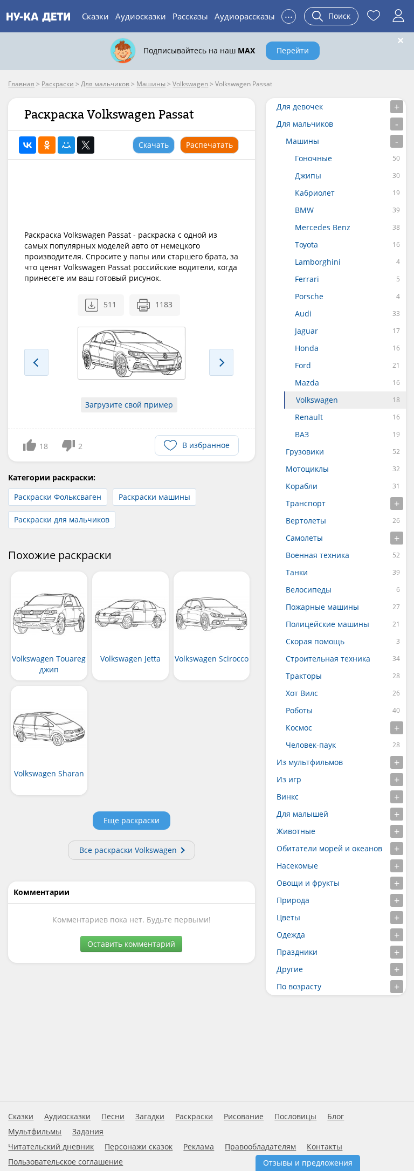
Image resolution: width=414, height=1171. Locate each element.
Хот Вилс (302, 693)
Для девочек (300, 106)
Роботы (299, 710)
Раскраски (194, 1116)
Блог (335, 1116)
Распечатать (209, 145)
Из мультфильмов (310, 762)
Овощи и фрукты (308, 883)
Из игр (289, 779)
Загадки (149, 1116)
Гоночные (313, 158)
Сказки (95, 16)
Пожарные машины (322, 607)
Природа (293, 900)
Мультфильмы (34, 1131)
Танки (297, 572)
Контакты (324, 1147)
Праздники (297, 952)
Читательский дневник (51, 1147)
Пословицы (295, 1116)
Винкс (288, 796)
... (289, 14)
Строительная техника (328, 658)
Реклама (198, 1147)
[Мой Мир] (66, 145)
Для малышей (302, 814)
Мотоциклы (307, 469)
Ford (303, 365)
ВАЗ (302, 434)
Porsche (309, 296)
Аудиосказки (140, 16)
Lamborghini (318, 262)
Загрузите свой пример (129, 404)
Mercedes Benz (322, 227)
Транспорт (306, 503)
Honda (307, 348)
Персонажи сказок (138, 1147)
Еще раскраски (132, 820)
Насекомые (297, 865)
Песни (113, 1116)
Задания (88, 1131)
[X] (85, 145)
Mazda (307, 382)
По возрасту (299, 986)
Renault (309, 417)
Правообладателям (260, 1147)
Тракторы (304, 676)
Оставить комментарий (131, 944)
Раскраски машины (154, 497)
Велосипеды (309, 589)
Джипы (308, 175)
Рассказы (190, 16)
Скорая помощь (315, 641)
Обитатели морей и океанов (329, 848)
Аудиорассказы (245, 16)
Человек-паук (311, 745)
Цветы (288, 917)
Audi (303, 313)
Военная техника (317, 555)
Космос (299, 727)
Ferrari (307, 279)
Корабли (302, 486)
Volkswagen (317, 400)
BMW (304, 210)
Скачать (154, 145)
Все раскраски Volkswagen (128, 850)
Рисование (244, 1116)
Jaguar (306, 331)
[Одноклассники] (47, 145)
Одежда (291, 934)
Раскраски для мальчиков (61, 519)
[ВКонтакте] (27, 145)
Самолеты (304, 538)
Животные (296, 831)
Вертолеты (306, 520)
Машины (302, 141)
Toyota (306, 244)
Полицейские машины (327, 624)
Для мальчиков (305, 124)
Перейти (293, 50)
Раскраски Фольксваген (57, 497)
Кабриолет (315, 193)
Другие (290, 969)
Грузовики (305, 451)
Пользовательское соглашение (65, 1162)
